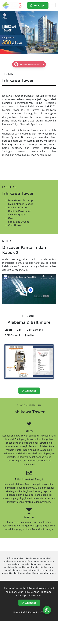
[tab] (8, 330)
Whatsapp (38, 5)
